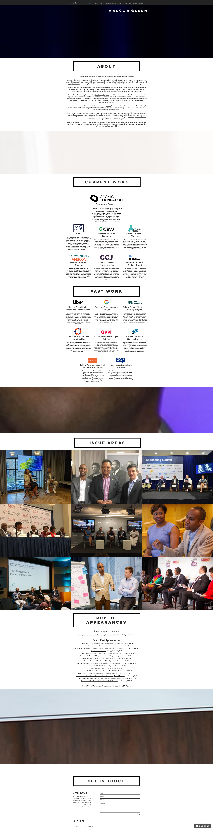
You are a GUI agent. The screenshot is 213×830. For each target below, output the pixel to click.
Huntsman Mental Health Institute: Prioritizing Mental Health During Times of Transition (100, 676)
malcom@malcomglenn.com (86, 807)
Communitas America (106, 102)
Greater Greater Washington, (121, 97)
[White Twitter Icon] (73, 3)
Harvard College (105, 122)
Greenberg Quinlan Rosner (137, 117)
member (93, 100)
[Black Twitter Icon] (77, 821)
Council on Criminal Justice (110, 100)
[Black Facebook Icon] (80, 821)
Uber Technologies (140, 87)
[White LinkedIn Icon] (71, 3)
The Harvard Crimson (82, 124)
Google (108, 106)
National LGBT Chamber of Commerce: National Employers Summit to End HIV (100, 673)
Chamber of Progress (102, 95)
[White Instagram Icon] (76, 3)
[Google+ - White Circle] (86, 821)
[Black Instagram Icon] (83, 821)
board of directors (103, 97)
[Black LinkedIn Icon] (74, 821)
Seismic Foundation (99, 80)
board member (139, 98)
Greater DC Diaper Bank (80, 100)
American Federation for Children (128, 113)
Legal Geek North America (98, 651)
